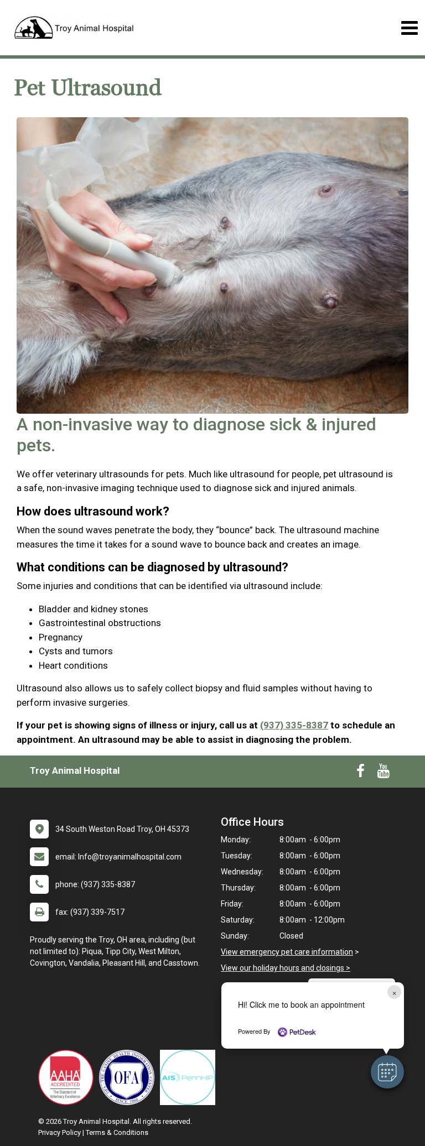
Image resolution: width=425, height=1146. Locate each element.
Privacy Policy (59, 1132)
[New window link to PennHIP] (190, 1077)
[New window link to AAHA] (68, 1077)
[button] (387, 1071)
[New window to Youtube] (383, 773)
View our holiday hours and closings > (285, 967)
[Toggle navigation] (409, 28)
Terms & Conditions (117, 1132)
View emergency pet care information (287, 951)
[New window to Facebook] (360, 773)
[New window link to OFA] (129, 1077)
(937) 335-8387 (294, 725)
